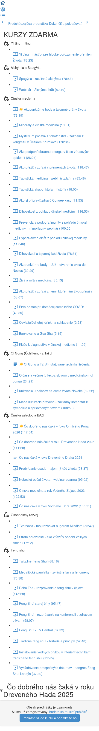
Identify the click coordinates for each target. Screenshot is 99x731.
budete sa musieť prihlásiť (68, 711)
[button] (3, 4)
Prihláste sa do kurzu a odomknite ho (50, 718)
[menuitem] (3, 10)
